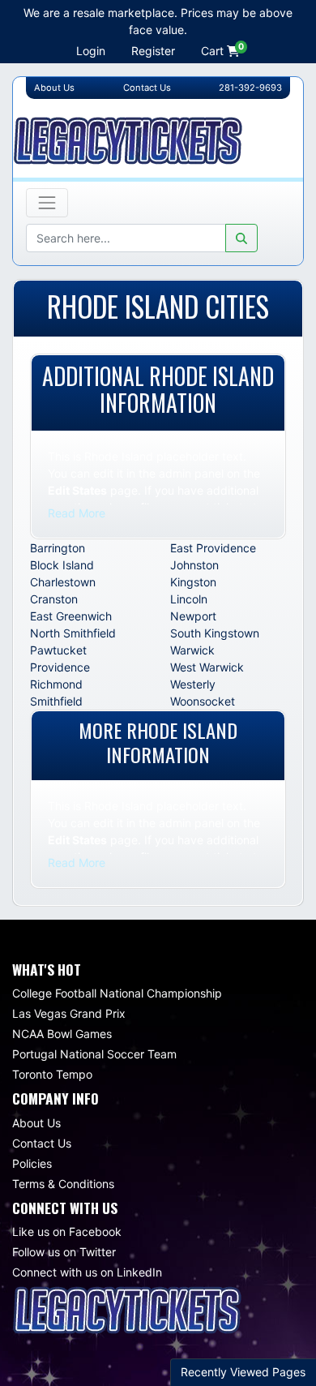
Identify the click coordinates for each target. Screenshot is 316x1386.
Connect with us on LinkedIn (87, 1272)
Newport (193, 616)
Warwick (192, 650)
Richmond (56, 684)
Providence (60, 667)
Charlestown (63, 582)
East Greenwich (71, 616)
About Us (36, 1123)
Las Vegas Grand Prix (69, 1013)
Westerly (193, 684)
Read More (76, 513)
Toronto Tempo (52, 1074)
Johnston (194, 565)
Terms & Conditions (63, 1184)
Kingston (193, 582)
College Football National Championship (117, 993)
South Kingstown (214, 633)
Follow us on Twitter (64, 1252)
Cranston (54, 599)
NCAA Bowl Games (62, 1034)
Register (153, 51)
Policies (32, 1163)
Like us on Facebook (67, 1231)
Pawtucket (58, 650)
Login (90, 51)
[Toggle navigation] (47, 202)
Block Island (62, 565)
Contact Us (41, 1143)
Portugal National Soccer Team (94, 1054)
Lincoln (188, 599)
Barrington (57, 548)
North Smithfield (73, 633)
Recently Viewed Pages (243, 1372)
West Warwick (207, 667)
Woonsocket (202, 701)
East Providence (213, 548)
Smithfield (56, 701)
